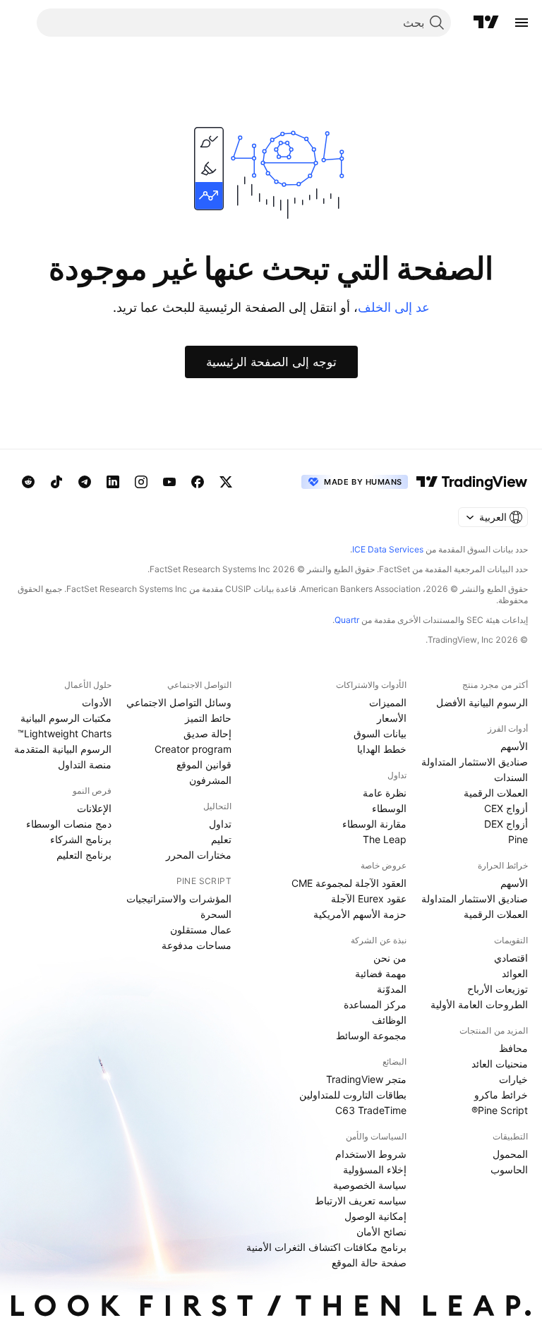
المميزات (387, 702)
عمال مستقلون (200, 930)
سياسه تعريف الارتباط (360, 1200)
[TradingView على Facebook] (197, 482)
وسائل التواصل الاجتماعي (178, 702)
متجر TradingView (366, 1079)
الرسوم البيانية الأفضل (482, 702)
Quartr (347, 620)
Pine (518, 839)
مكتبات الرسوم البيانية (66, 718)
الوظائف (389, 1020)
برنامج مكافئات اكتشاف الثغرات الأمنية (326, 1247)
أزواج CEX (506, 808)
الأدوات (97, 702)
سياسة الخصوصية (369, 1185)
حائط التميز (208, 718)
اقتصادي (511, 958)
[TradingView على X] (226, 482)
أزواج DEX (506, 824)
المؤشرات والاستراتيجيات (178, 898)
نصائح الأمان (381, 1232)
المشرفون (210, 780)
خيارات (513, 1079)
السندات (511, 777)
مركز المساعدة (375, 1004)
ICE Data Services (387, 549)
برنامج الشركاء (81, 839)
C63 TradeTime (370, 1110)
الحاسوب (509, 1169)
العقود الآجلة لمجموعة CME (348, 883)
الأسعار (391, 718)
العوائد (515, 973)
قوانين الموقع (203, 764)
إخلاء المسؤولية (374, 1169)
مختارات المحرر (198, 855)
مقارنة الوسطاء (374, 824)
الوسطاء (389, 808)
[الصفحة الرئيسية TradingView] (486, 22)
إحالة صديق (207, 733)
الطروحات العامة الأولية (479, 1004)
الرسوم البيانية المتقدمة (63, 749)
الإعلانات (94, 808)
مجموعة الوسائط (371, 1035)
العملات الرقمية (496, 793)
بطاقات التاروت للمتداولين (352, 1095)
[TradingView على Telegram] (85, 482)
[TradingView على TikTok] (56, 482)
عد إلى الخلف (394, 307)
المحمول (510, 1154)
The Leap (384, 839)
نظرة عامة (384, 793)
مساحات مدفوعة (196, 945)
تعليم (221, 839)
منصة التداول (85, 764)
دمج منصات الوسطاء (69, 824)
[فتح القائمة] (521, 22)
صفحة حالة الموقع (369, 1263)
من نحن (389, 958)
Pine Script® (499, 1110)
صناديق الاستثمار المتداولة (474, 762)
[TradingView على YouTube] (169, 482)
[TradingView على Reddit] (28, 482)
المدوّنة (391, 989)
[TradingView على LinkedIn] (113, 482)
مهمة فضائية (380, 973)
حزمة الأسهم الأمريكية (359, 914)
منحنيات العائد (499, 1064)
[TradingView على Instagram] (141, 482)
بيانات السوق (380, 733)
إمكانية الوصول (375, 1216)
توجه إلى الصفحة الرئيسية (271, 362)
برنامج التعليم (84, 855)
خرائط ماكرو (501, 1095)
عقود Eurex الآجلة (368, 898)
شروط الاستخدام (370, 1154)
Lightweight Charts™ (65, 733)
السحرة (215, 914)
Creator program (193, 749)
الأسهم (514, 746)
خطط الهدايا (381, 749)
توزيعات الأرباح (497, 989)
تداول (220, 824)
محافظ (513, 1048)
